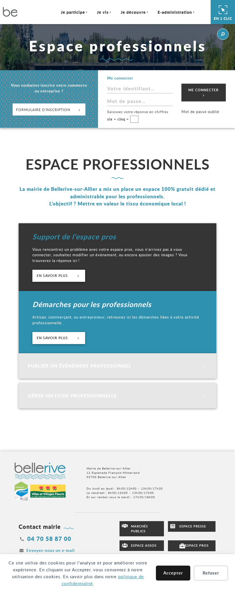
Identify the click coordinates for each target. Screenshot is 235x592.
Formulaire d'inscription (43, 109)
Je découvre (133, 12)
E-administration (175, 12)
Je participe (73, 12)
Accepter (173, 573)
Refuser (211, 573)
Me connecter (203, 89)
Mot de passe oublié (200, 111)
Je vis (103, 12)
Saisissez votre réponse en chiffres (137, 111)
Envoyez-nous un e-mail (50, 550)
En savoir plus (53, 275)
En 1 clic (223, 18)
